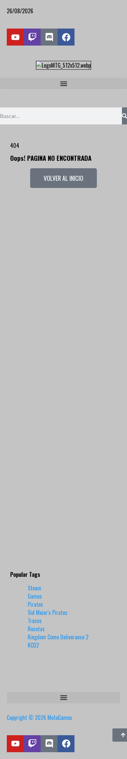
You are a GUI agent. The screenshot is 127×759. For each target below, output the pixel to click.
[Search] (124, 115)
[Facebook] (66, 37)
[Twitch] (32, 37)
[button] (63, 83)
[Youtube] (15, 37)
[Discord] (49, 37)
